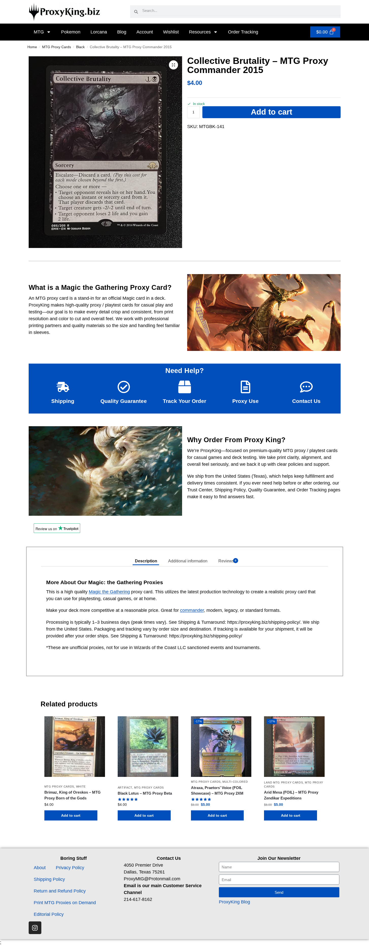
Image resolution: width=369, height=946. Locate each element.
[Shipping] (63, 387)
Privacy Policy (70, 867)
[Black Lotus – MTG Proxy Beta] (148, 746)
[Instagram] (35, 927)
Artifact (125, 787)
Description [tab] (146, 561)
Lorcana (99, 31)
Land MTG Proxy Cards (283, 782)
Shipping (62, 401)
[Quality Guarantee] (123, 387)
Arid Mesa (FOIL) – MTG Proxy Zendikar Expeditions (291, 795)
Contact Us (306, 401)
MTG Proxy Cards (56, 47)
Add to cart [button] (70, 815)
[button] (173, 64)
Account (144, 31)
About (40, 867)
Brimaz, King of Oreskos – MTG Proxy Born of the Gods (72, 795)
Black (80, 47)
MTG (39, 31)
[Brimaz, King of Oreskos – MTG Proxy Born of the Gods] (74, 746)
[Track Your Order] (184, 387)
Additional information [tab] (187, 561)
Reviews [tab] (227, 561)
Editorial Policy (49, 914)
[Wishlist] (97, 724)
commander (192, 610)
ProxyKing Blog (234, 901)
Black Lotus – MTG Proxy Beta (145, 793)
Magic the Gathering (109, 591)
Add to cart (271, 112)
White (81, 786)
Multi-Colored (235, 781)
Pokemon (70, 31)
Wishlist (171, 31)
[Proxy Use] (245, 387)
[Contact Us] (306, 387)
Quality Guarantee (123, 401)
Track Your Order (184, 401)
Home (32, 47)
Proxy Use (245, 401)
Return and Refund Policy (60, 891)
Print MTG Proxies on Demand (65, 902)
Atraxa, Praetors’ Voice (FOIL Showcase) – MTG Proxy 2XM (217, 791)
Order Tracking (243, 31)
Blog (121, 31)
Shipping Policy (49, 879)
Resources (200, 31)
